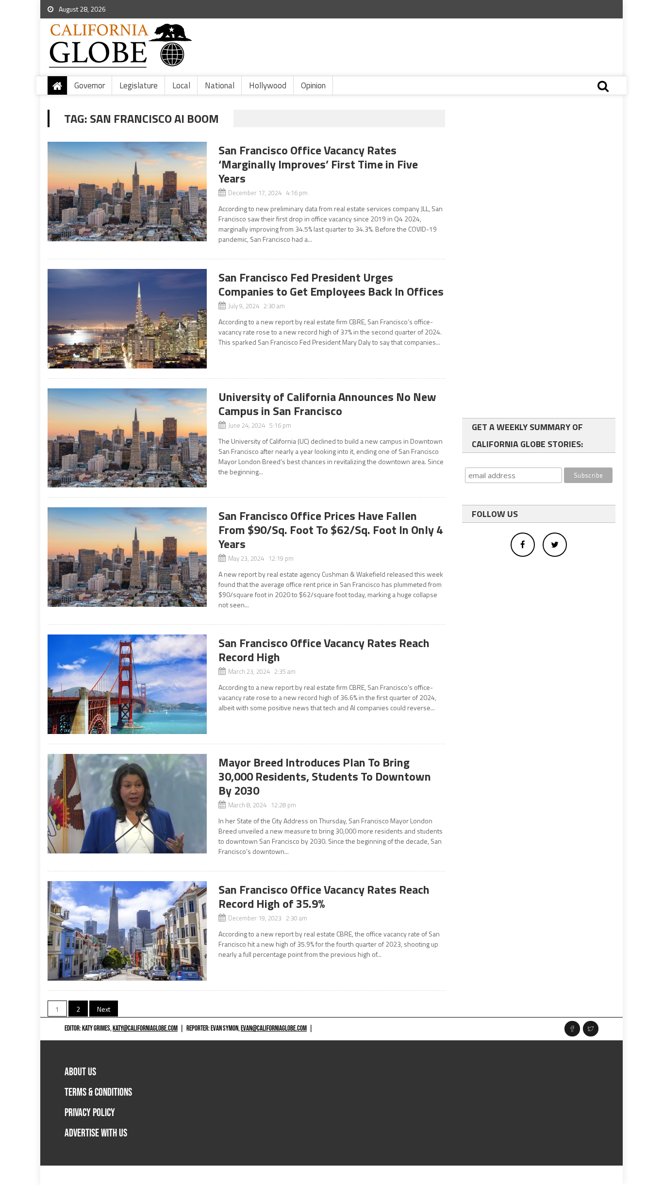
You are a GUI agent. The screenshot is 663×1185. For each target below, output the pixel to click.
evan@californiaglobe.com (274, 1028)
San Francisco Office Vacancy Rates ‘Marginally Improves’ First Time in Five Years (318, 164)
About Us (80, 1072)
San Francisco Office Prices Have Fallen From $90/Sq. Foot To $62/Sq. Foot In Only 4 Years (330, 529)
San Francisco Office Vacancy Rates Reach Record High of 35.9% (324, 896)
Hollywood (267, 85)
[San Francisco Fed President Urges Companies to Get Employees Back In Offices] (127, 318)
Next (103, 1009)
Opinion (313, 85)
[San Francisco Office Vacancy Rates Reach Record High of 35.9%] (127, 931)
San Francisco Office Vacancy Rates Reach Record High (324, 650)
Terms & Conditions (98, 1092)
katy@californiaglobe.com (145, 1028)
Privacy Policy (90, 1112)
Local (181, 85)
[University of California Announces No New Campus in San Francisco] (127, 438)
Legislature (138, 85)
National (219, 85)
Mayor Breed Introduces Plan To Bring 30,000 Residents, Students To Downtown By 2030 (324, 776)
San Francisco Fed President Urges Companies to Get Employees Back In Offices (331, 284)
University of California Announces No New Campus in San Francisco (327, 403)
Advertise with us (96, 1133)
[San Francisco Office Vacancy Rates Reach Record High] (127, 684)
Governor (89, 85)
